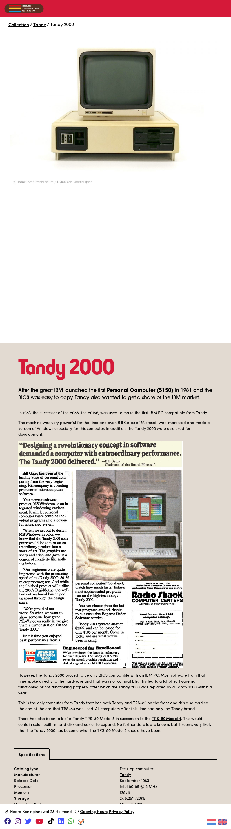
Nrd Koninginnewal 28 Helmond (41, 811)
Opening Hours (94, 811)
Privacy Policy (121, 811)
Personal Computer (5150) (140, 390)
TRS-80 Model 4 (166, 718)
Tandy (39, 24)
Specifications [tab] (32, 754)
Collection (18, 24)
